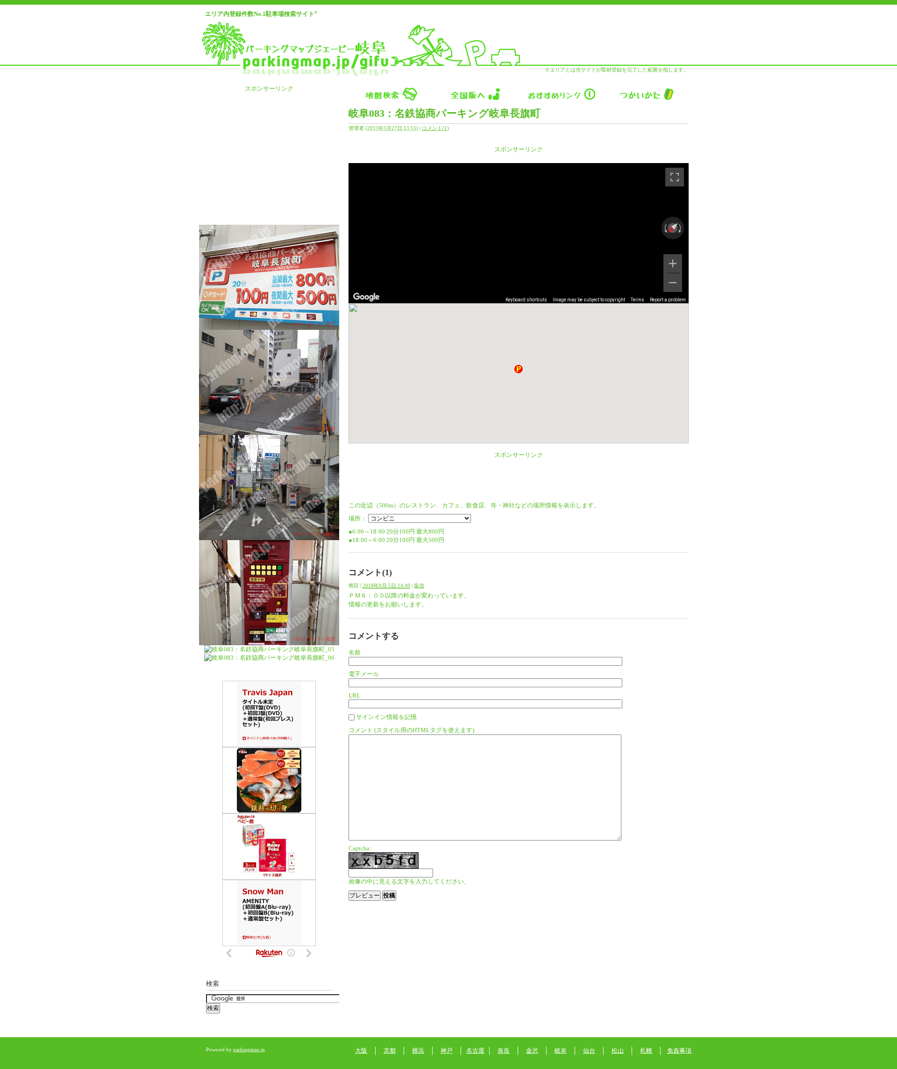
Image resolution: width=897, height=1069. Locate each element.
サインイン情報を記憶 (386, 716)
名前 (355, 652)
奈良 (504, 1050)
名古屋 (475, 1050)
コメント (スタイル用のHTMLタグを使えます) (411, 730)
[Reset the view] (673, 228)
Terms (637, 299)
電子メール (364, 673)
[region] (519, 233)
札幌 (646, 1050)
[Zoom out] (672, 282)
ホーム (391, 94)
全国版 (476, 94)
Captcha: (360, 848)
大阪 (361, 1050)
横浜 (418, 1050)
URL (355, 695)
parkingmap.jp (249, 1049)
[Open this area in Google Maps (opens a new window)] (366, 297)
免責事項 (679, 1050)
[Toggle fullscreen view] (674, 177)
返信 (419, 585)
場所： (358, 518)
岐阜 (561, 1050)
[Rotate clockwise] (680, 228)
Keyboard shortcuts (526, 299)
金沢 (532, 1050)
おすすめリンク (561, 94)
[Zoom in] (672, 263)
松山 (618, 1050)
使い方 (646, 94)
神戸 (447, 1050)
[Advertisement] (519, 157)
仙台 (589, 1050)
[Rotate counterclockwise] (665, 228)
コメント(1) (435, 128)
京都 (390, 1050)
